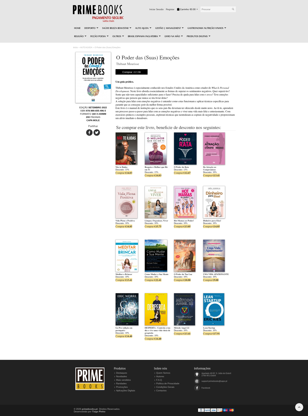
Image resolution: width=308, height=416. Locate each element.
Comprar (131, 72)
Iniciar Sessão (156, 9)
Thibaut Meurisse (127, 64)
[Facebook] (88, 132)
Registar (170, 9)
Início (75, 47)
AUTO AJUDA (86, 47)
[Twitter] (96, 132)
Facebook (205, 388)
